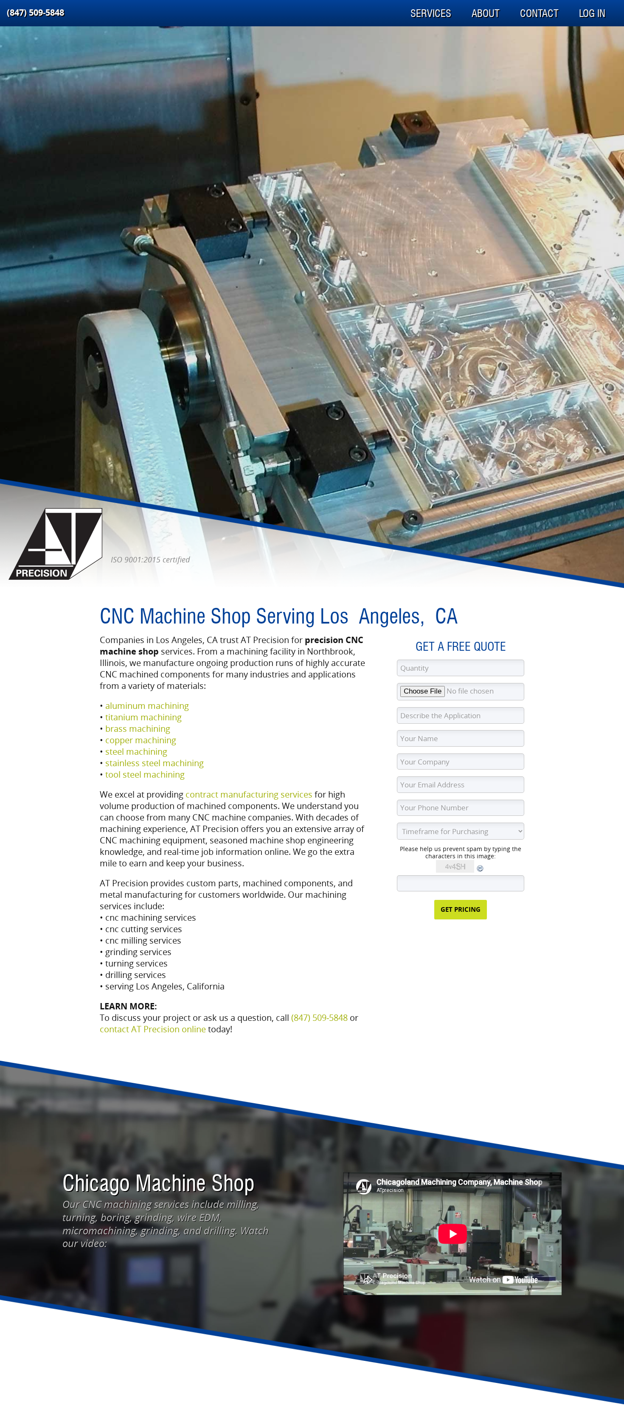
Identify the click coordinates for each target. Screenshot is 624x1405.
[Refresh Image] (480, 870)
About (486, 13)
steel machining (136, 751)
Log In (592, 13)
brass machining (137, 728)
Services (430, 13)
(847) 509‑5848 (35, 12)
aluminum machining (147, 705)
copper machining (140, 740)
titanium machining (143, 717)
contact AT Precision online (153, 1029)
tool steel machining (145, 774)
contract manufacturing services (249, 794)
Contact (539, 13)
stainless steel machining (154, 763)
